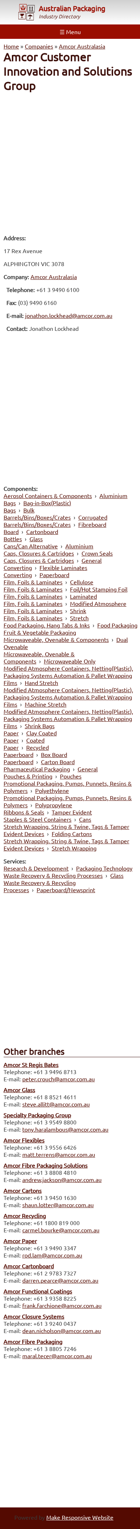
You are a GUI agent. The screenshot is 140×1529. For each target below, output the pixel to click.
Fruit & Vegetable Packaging (40, 632)
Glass (36, 538)
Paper (11, 732)
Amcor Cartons (23, 1190)
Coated (35, 740)
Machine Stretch (45, 704)
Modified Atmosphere (98, 603)
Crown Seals (97, 553)
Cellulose (81, 581)
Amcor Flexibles (24, 1140)
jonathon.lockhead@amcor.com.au (68, 315)
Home (11, 46)
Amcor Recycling (25, 1215)
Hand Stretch (41, 682)
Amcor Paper (20, 1240)
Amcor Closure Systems (34, 1316)
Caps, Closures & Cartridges (39, 553)
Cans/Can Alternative (31, 545)
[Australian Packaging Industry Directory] (26, 13)
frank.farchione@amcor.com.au (62, 1305)
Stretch (79, 617)
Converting (18, 567)
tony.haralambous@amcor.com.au (65, 1129)
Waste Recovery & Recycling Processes (53, 875)
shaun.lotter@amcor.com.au (58, 1204)
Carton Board (58, 761)
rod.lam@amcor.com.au (52, 1255)
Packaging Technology (104, 868)
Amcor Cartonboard (29, 1265)
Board (11, 531)
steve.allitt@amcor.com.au (56, 1104)
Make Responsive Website (79, 1517)
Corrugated (92, 517)
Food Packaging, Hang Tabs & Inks (47, 625)
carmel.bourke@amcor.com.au (60, 1229)
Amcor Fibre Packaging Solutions (46, 1165)
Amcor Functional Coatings (38, 1291)
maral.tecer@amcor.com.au (57, 1355)
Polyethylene (52, 790)
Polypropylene (53, 804)
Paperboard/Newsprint (66, 889)
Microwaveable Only (69, 661)
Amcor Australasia (82, 46)
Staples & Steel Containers (37, 819)
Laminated (83, 596)
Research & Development (36, 868)
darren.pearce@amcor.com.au (60, 1280)
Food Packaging (117, 625)
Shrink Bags (40, 725)
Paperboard (54, 574)
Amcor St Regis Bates (31, 1064)
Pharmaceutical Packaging (37, 768)
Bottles (13, 538)
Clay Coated (41, 732)
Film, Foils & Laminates (33, 581)
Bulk (28, 510)
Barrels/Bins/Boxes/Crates (37, 517)
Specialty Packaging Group (37, 1114)
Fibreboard (92, 524)
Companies (39, 46)
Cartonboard (42, 531)
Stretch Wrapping (74, 848)
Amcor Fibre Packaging (33, 1341)
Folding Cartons (72, 833)
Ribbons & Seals (24, 812)
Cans (85, 819)
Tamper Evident (72, 812)
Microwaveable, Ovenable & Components (56, 639)
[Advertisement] (70, 163)
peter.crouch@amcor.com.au (58, 1078)
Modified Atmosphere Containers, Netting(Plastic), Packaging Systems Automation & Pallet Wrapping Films (68, 675)
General (91, 560)
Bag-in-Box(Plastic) (47, 502)
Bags (10, 502)
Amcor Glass (19, 1089)
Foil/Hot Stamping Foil (98, 589)
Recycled (37, 747)
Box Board (54, 754)
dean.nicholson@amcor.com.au (61, 1330)
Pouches (70, 776)
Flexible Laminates (63, 567)
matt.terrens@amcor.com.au (58, 1154)
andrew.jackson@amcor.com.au (62, 1179)
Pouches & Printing (28, 776)
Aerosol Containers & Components (48, 495)
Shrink (78, 610)
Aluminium (113, 495)
